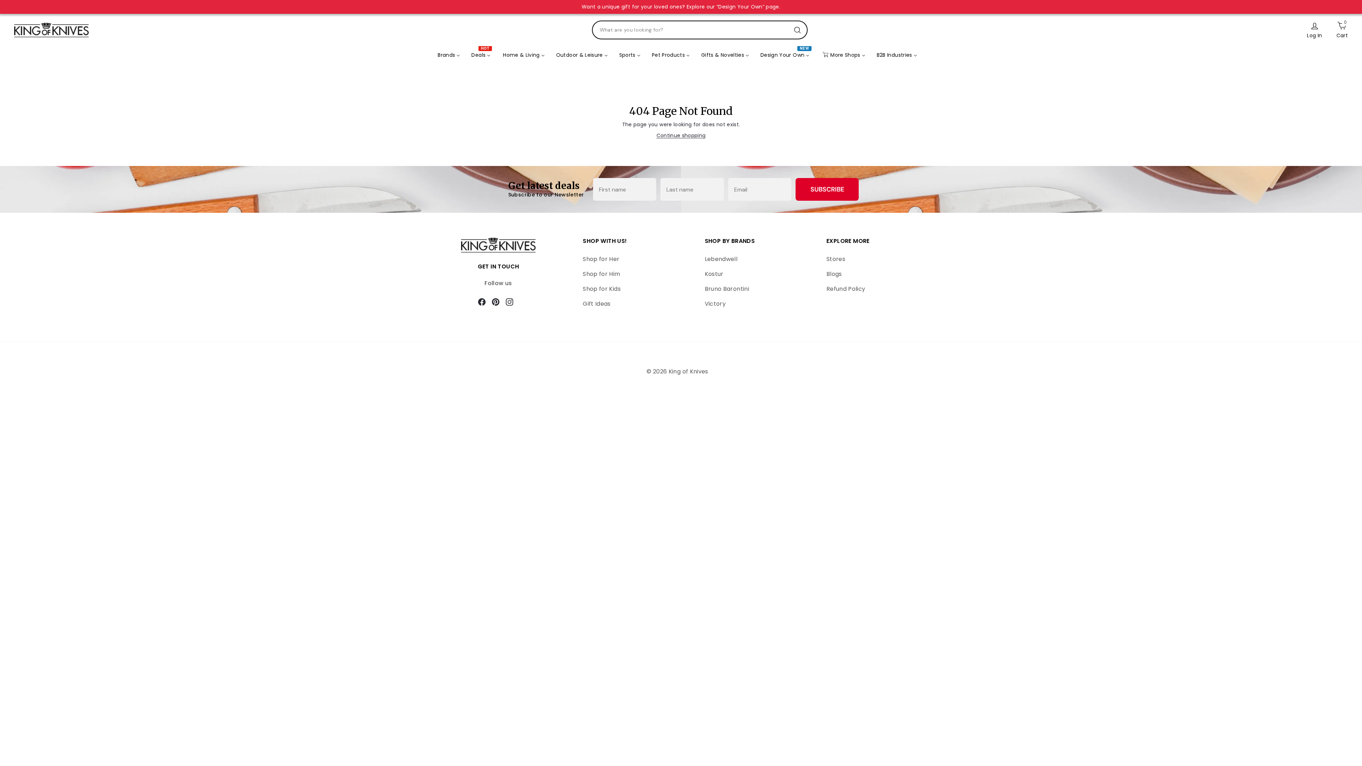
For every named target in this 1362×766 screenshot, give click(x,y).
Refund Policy (845, 289)
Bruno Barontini (727, 289)
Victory (715, 304)
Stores (835, 259)
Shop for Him (601, 274)
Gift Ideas (597, 304)
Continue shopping (681, 135)
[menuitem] (449, 55)
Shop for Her (601, 259)
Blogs (834, 274)
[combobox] (700, 30)
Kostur (714, 274)
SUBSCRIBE (827, 189)
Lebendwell (721, 259)
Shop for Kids (602, 289)
